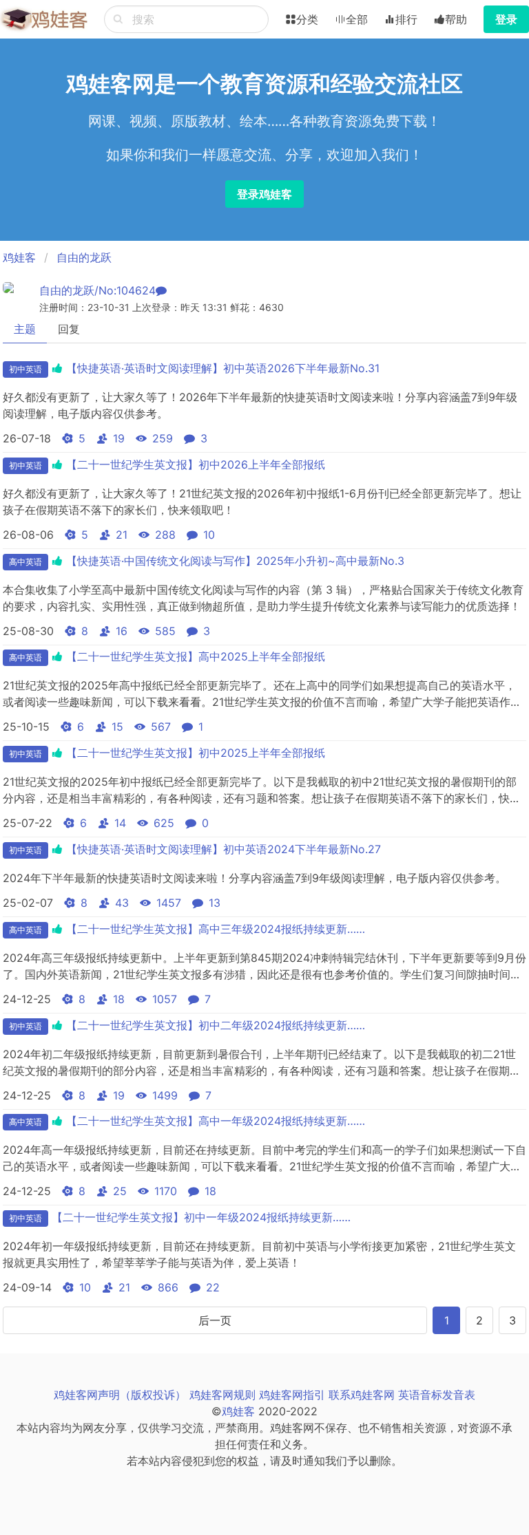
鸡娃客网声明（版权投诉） (120, 1395)
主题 (25, 329)
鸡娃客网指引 (292, 1395)
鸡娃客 (19, 257)
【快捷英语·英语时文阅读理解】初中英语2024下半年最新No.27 (223, 849)
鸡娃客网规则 (222, 1395)
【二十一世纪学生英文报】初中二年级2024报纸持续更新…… (215, 1025)
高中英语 (25, 562)
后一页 (214, 1320)
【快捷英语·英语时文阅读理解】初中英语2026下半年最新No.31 (223, 368)
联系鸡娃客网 (362, 1395)
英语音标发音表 (436, 1395)
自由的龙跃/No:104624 (97, 290)
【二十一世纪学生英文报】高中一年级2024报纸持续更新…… (215, 1121)
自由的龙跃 (84, 257)
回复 (69, 329)
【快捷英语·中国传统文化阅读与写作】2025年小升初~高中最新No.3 (235, 561)
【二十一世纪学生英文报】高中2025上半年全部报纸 (195, 656)
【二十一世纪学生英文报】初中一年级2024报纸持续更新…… (201, 1217)
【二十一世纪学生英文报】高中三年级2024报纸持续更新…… (215, 929)
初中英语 (25, 369)
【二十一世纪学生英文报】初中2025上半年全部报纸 (195, 753)
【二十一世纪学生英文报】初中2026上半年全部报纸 (195, 464)
